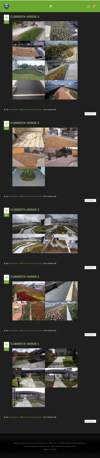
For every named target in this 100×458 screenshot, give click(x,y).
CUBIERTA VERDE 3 (24, 209)
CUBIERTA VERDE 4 (24, 123)
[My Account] (88, 6)
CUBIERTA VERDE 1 (24, 344)
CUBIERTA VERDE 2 (24, 276)
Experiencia (38, 109)
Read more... (90, 114)
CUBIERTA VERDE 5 (24, 16)
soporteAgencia (14, 109)
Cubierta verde (28, 109)
